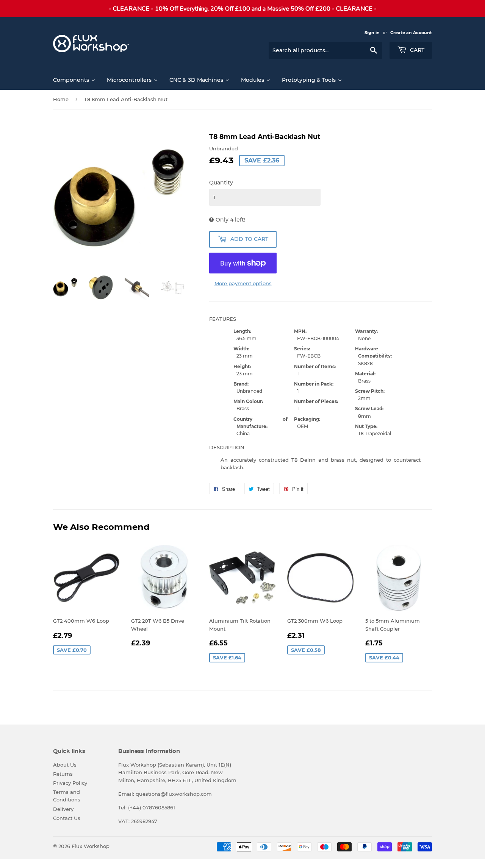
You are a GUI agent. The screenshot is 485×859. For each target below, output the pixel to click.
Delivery (63, 809)
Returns (63, 774)
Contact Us (66, 818)
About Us (65, 765)
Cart (416, 50)
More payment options (243, 283)
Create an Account (411, 32)
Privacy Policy (70, 783)
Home (61, 99)
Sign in (372, 32)
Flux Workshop (91, 846)
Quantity (221, 182)
